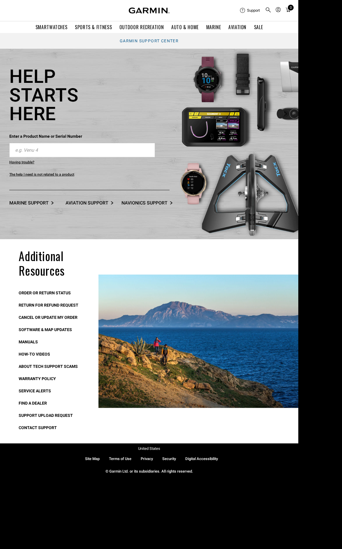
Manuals (28, 342)
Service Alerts (35, 391)
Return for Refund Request (48, 305)
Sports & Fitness (93, 27)
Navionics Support (144, 203)
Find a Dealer (33, 403)
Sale (258, 27)
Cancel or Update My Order (48, 317)
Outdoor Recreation (141, 27)
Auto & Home (185, 27)
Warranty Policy (37, 378)
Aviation (237, 27)
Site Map (92, 459)
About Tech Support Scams (48, 366)
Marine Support (29, 203)
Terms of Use (120, 459)
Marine (213, 27)
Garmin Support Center (149, 41)
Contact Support (38, 427)
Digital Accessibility (201, 459)
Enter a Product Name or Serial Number (45, 136)
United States (149, 448)
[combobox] (82, 150)
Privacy (147, 459)
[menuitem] (250, 10)
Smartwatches (52, 27)
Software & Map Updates (45, 329)
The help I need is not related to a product (41, 174)
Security (169, 459)
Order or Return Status (45, 293)
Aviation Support (87, 203)
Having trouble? (21, 162)
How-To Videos (34, 354)
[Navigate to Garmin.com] (149, 10)
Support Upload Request (46, 415)
